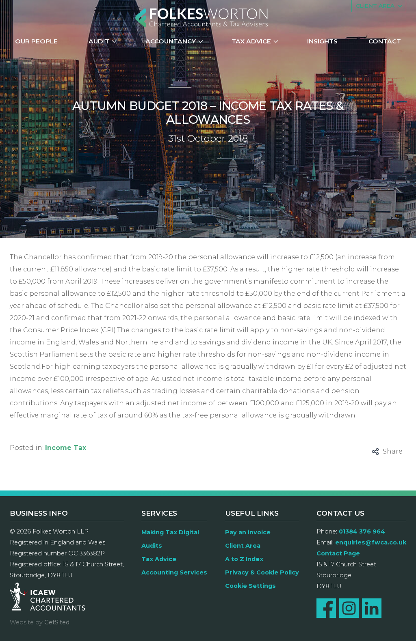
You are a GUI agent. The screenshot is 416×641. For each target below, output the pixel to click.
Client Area (242, 545)
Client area (375, 5)
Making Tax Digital (170, 532)
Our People (36, 41)
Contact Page (338, 553)
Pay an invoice (248, 532)
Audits (151, 545)
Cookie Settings (250, 585)
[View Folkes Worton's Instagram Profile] (349, 608)
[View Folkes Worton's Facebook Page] (326, 608)
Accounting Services (174, 572)
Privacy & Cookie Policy (262, 572)
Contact (384, 41)
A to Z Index (244, 559)
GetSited (56, 622)
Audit (99, 41)
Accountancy (170, 41)
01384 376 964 (362, 531)
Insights (322, 41)
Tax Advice (251, 41)
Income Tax (65, 448)
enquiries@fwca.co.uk (370, 542)
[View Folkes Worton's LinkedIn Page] (371, 608)
